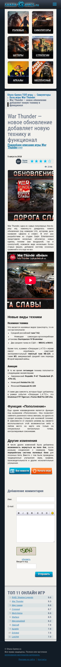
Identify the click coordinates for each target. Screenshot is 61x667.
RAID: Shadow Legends (22, 597)
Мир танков (17, 605)
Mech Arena (17, 613)
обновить (26, 559)
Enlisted (15, 633)
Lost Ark (15, 637)
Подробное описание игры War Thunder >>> (27, 146)
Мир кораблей (18, 621)
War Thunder (17, 601)
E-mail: (11, 506)
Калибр (15, 629)
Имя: (10, 499)
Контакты (42, 659)
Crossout (16, 609)
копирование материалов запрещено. (22, 655)
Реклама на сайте (27, 659)
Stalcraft (15, 625)
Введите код (22, 561)
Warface (15, 617)
